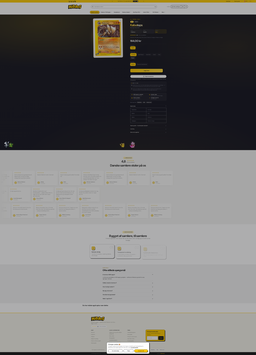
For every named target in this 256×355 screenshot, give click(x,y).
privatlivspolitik (134, 347)
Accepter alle (141, 350)
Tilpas (128, 350)
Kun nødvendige (115, 350)
